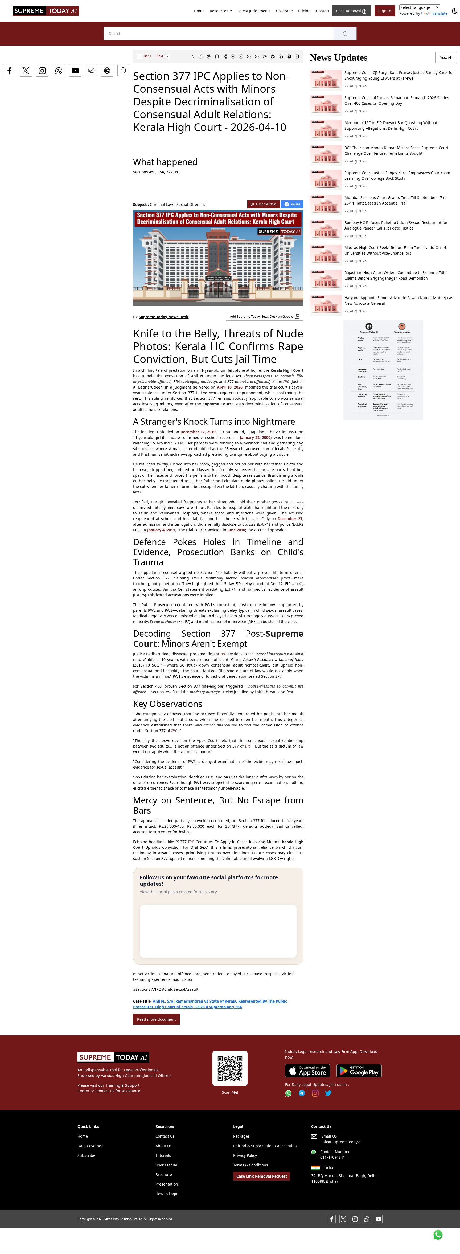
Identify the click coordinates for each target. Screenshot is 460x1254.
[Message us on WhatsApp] (367, 1218)
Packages (241, 1136)
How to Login (167, 1193)
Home (199, 10)
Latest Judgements (254, 10)
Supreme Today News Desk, (164, 316)
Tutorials (163, 1155)
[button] (383, 370)
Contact (323, 10)
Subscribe (86, 1155)
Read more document (156, 1019)
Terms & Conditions (250, 1164)
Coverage (284, 10)
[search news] (345, 33)
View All (446, 57)
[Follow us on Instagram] (315, 1093)
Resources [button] (219, 10)
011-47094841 (332, 1157)
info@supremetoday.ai (341, 1141)
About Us (163, 1145)
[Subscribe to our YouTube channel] (379, 1218)
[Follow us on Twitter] (328, 1093)
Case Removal (348, 10)
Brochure (163, 1174)
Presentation (166, 1184)
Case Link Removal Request (261, 1176)
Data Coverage (90, 1145)
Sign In (385, 10)
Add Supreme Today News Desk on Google (262, 316)
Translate (439, 13)
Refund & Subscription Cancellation (265, 1145)
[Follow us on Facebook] (332, 1218)
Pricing (304, 10)
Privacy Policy (245, 1155)
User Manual (166, 1164)
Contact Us (165, 1136)
